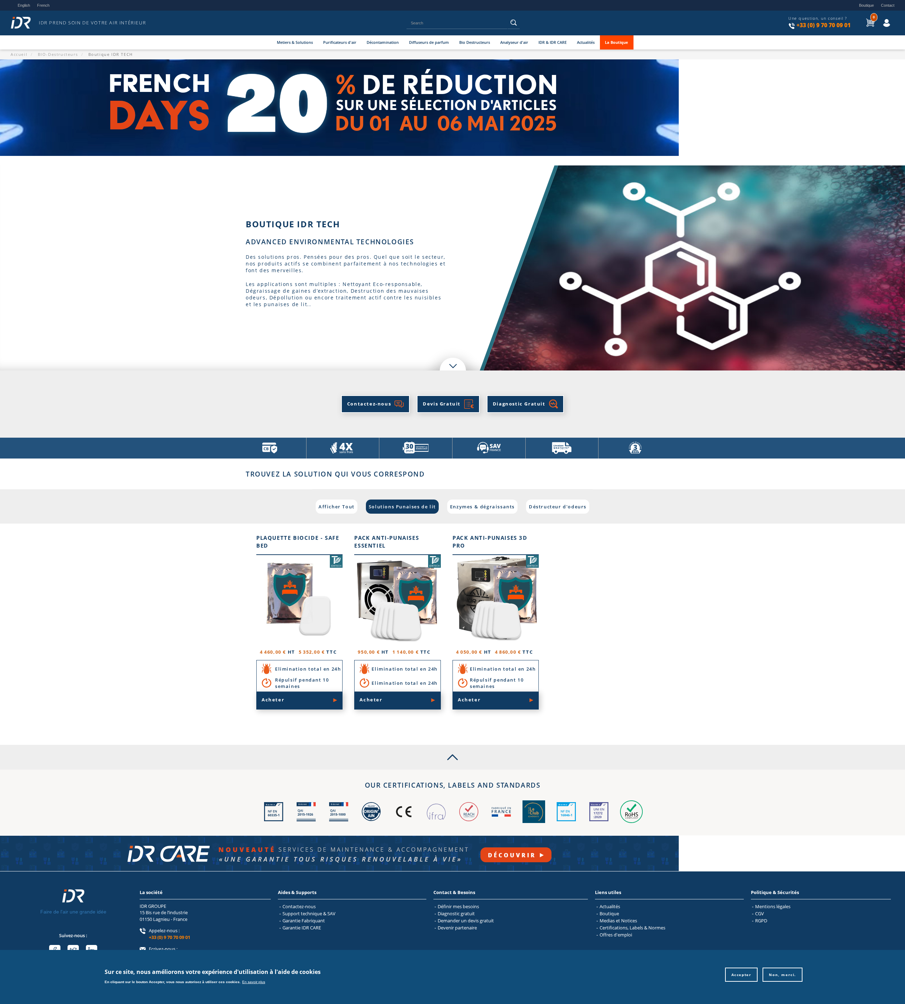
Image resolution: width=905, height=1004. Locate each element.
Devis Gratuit (442, 404)
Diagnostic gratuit (456, 913)
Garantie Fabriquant (303, 920)
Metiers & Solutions (295, 42)
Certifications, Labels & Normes (632, 927)
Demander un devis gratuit (466, 920)
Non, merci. (782, 974)
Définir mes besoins (458, 906)
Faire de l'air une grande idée (73, 912)
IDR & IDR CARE (552, 42)
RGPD (761, 920)
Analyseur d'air (514, 42)
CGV (759, 913)
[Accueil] (23, 23)
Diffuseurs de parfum (429, 42)
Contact (887, 5)
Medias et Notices (618, 920)
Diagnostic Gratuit (519, 404)
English (24, 5)
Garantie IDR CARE (301, 927)
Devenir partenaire (457, 927)
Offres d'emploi (616, 935)
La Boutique (616, 42)
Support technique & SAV (308, 913)
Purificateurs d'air (339, 42)
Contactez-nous (369, 404)
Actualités (586, 42)
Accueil (19, 54)
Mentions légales (772, 906)
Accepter (741, 974)
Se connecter (880, 17)
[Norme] (273, 821)
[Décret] (306, 821)
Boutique (866, 5)
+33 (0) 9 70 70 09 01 (823, 25)
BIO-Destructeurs (58, 54)
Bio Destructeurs (474, 42)
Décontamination (383, 42)
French (43, 5)
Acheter (273, 699)
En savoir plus (253, 981)
